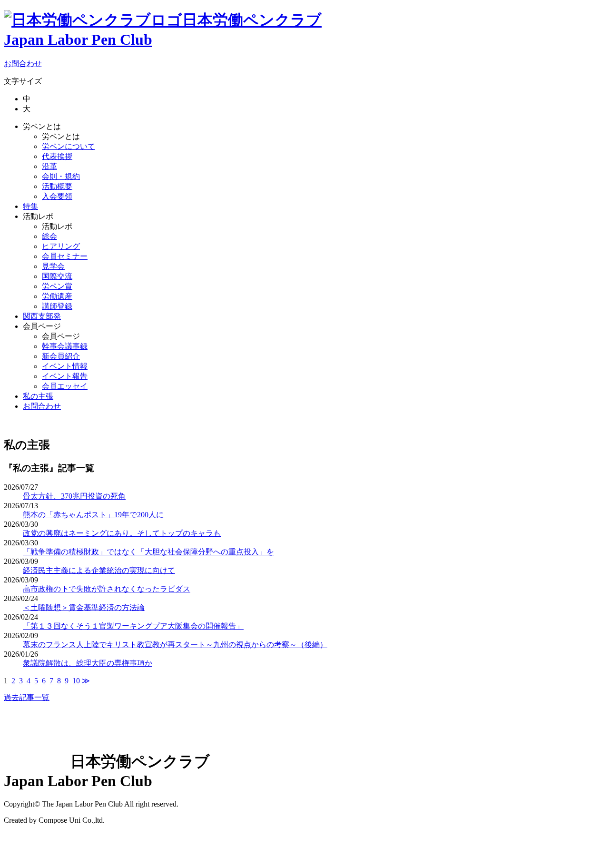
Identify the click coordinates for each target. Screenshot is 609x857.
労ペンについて (68, 146)
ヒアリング (61, 246)
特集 (30, 206)
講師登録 (57, 306)
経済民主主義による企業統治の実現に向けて (99, 570)
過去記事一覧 (26, 697)
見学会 (53, 266)
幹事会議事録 (65, 346)
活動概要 (57, 186)
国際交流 (57, 276)
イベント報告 (65, 376)
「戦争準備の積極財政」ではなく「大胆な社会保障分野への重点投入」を (148, 552)
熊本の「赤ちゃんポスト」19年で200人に (93, 515)
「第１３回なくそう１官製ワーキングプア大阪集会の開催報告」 (133, 626)
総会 (49, 236)
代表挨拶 (57, 156)
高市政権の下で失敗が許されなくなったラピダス (106, 589)
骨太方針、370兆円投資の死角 (74, 496)
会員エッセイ (65, 386)
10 (76, 681)
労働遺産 (57, 296)
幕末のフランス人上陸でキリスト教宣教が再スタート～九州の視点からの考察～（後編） (175, 644)
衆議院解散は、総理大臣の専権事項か (87, 663)
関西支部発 (42, 316)
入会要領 (57, 196)
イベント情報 (65, 366)
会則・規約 (61, 176)
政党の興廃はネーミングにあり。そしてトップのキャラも (122, 533)
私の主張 (38, 396)
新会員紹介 (61, 356)
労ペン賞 (57, 286)
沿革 (49, 166)
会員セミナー (65, 256)
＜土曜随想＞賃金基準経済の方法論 (84, 607)
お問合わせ (23, 63)
